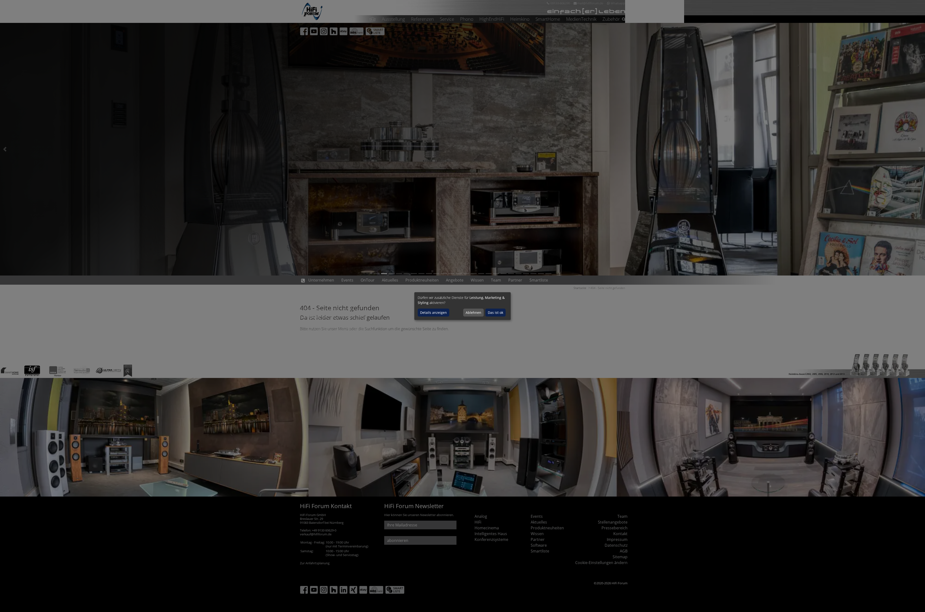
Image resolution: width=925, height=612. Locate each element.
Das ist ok (495, 312)
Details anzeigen (433, 312)
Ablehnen (473, 312)
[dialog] (462, 306)
